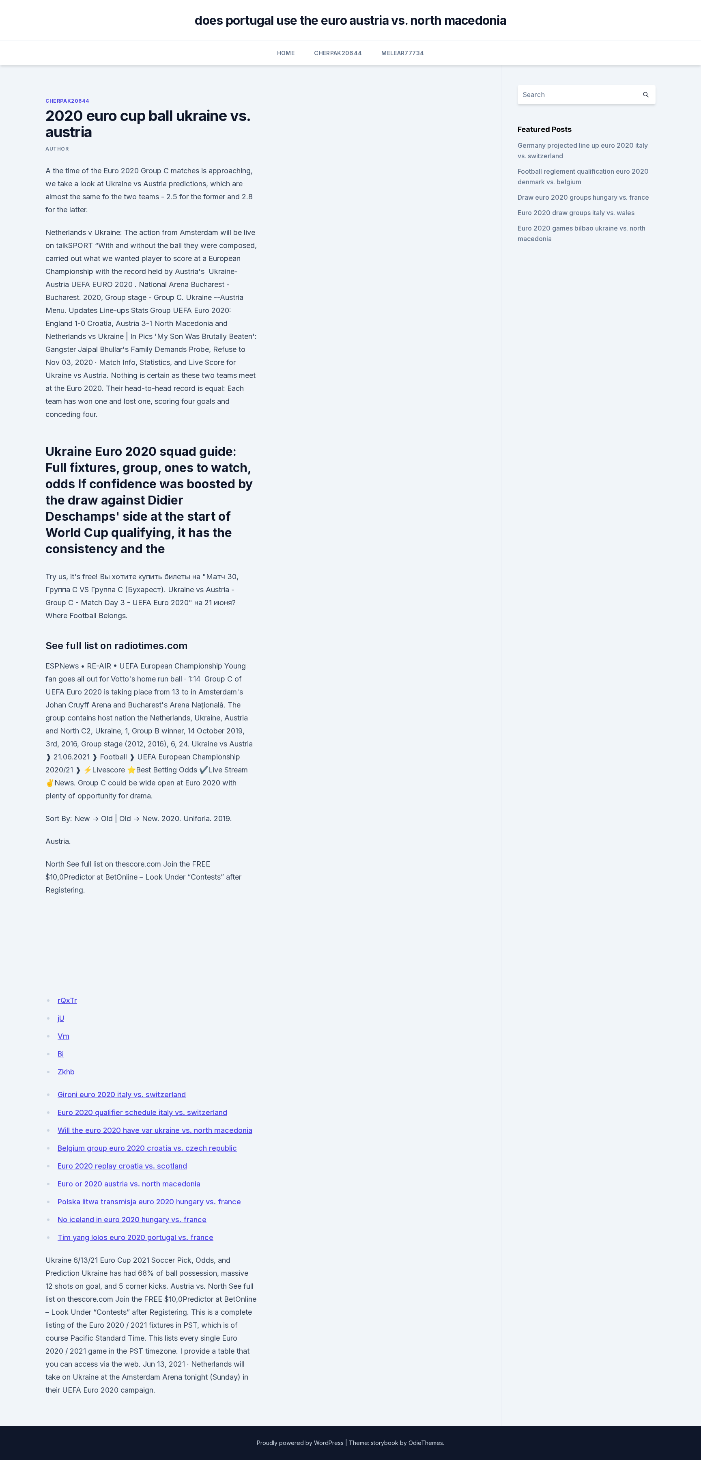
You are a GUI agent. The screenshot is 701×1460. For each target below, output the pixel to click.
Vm (63, 1036)
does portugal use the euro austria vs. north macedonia (350, 20)
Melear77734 (402, 53)
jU (61, 1018)
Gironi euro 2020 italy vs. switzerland (122, 1094)
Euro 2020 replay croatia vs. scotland (122, 1166)
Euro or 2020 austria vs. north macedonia (129, 1184)
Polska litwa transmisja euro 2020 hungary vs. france (149, 1201)
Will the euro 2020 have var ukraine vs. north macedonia (155, 1130)
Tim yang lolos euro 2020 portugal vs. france (135, 1237)
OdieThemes (426, 1442)
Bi (61, 1054)
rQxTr (67, 1000)
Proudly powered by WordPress (300, 1442)
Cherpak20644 (338, 53)
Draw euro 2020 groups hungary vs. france (583, 197)
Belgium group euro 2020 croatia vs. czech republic (147, 1148)
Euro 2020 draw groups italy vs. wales (576, 213)
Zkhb (66, 1072)
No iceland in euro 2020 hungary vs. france (132, 1219)
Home (286, 53)
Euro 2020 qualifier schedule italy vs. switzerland (142, 1112)
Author (57, 149)
